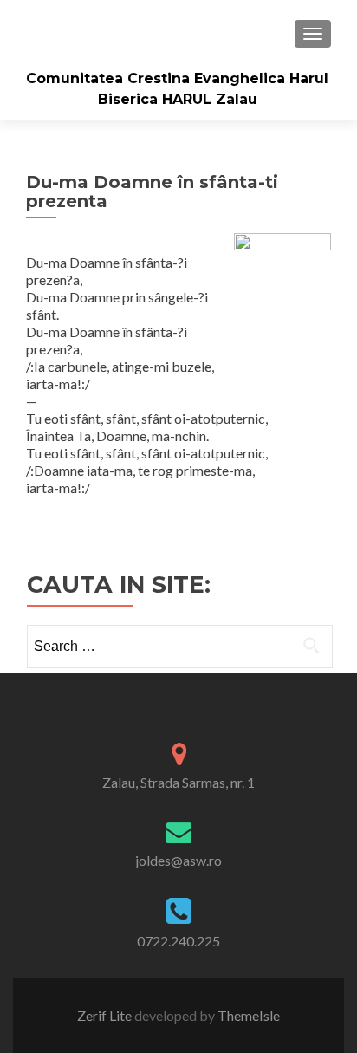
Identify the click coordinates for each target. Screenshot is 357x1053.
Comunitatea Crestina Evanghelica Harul (177, 78)
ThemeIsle (248, 1015)
